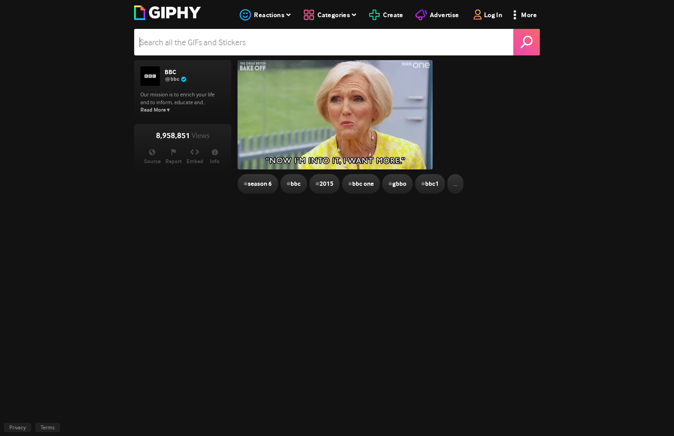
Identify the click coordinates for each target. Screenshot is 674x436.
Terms (48, 427)
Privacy (17, 427)
